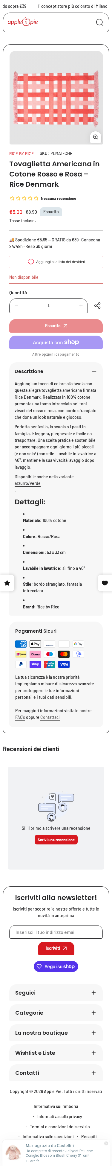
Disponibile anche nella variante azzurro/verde (44, 480)
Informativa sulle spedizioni (48, 1136)
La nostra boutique (41, 1032)
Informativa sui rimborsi (56, 1106)
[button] (98, 305)
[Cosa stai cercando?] (99, 22)
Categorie (29, 1012)
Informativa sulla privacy (59, 1116)
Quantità (18, 292)
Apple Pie (53, 1091)
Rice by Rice (21, 153)
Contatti (27, 1073)
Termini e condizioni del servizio (60, 1126)
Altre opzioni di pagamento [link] (55, 354)
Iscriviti (53, 948)
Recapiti (89, 1136)
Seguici (25, 992)
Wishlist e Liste (35, 1053)
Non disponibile (24, 277)
